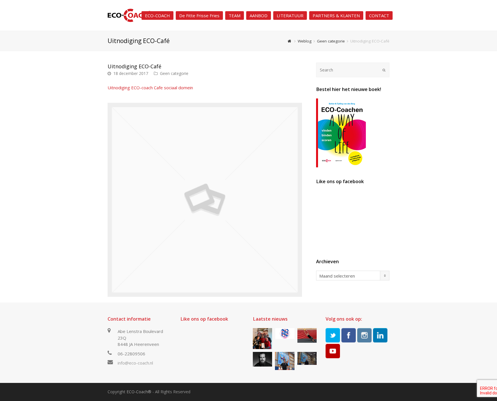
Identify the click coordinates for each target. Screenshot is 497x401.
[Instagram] (364, 335)
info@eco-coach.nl (135, 363)
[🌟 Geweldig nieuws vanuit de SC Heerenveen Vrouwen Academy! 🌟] (284, 333)
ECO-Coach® (139, 391)
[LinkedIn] (380, 335)
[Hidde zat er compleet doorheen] (262, 359)
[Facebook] (348, 335)
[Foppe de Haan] (307, 358)
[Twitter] (333, 335)
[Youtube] (333, 351)
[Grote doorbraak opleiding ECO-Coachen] (262, 338)
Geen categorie (174, 73)
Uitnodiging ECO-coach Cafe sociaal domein (150, 87)
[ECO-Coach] (129, 15)
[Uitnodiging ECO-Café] (205, 200)
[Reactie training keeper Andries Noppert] (307, 335)
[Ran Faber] (284, 361)
